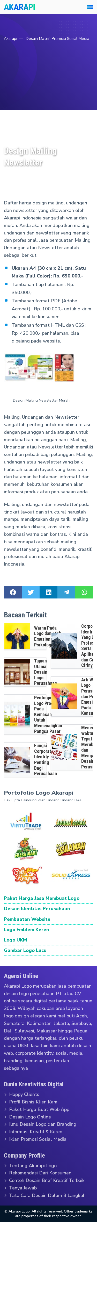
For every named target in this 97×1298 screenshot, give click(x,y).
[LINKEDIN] (48, 592)
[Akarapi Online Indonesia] (19, 7)
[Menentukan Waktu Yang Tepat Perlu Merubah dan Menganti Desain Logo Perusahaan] (64, 747)
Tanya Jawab (23, 1188)
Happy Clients (24, 1094)
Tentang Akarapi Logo (33, 1165)
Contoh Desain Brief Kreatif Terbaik (47, 1180)
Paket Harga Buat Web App (39, 1109)
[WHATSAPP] (84, 592)
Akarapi (10, 38)
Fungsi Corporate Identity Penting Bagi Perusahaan (45, 759)
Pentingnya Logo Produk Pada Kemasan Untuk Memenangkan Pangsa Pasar (48, 714)
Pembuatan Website (27, 919)
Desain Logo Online (30, 1117)
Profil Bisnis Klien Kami (33, 1102)
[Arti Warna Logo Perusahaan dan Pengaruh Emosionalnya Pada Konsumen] (64, 696)
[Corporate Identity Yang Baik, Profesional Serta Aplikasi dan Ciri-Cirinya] (64, 646)
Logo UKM (15, 940)
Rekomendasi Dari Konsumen (40, 1173)
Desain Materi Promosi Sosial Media (57, 38)
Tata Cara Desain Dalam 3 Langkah (47, 1195)
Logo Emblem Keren (26, 929)
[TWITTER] (31, 592)
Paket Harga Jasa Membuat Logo (41, 898)
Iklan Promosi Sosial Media (37, 1139)
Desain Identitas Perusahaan (37, 908)
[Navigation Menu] (88, 7)
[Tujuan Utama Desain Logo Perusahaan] (17, 672)
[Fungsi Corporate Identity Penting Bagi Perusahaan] (17, 760)
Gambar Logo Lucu (25, 950)
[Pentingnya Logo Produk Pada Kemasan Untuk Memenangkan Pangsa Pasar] (17, 714)
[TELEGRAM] (66, 592)
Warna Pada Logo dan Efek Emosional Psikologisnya (47, 636)
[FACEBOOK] (13, 592)
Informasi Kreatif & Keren (35, 1132)
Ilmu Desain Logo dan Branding (42, 1124)
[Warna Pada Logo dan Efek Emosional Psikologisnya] (17, 636)
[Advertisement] (48, 93)
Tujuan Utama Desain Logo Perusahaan (45, 672)
